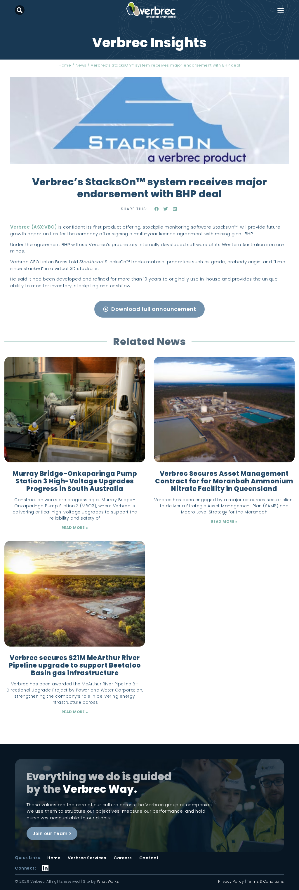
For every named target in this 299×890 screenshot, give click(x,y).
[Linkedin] (45, 864)
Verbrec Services (87, 858)
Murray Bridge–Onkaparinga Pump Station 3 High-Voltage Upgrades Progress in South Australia (75, 481)
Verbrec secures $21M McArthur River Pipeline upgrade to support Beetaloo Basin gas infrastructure (75, 665)
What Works (108, 881)
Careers (123, 858)
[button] (20, 10)
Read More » (75, 527)
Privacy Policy (231, 881)
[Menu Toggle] (280, 10)
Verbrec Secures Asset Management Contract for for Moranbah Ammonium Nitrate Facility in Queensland (224, 481)
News (81, 65)
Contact (149, 858)
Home (65, 65)
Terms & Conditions (265, 881)
